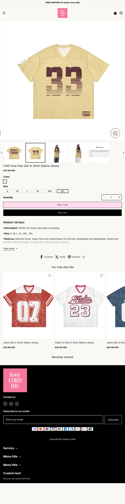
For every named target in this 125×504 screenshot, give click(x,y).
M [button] (17, 191)
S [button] (7, 191)
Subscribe (113, 419)
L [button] (27, 191)
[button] (4, 13)
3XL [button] (63, 191)
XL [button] (38, 191)
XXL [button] (50, 191)
